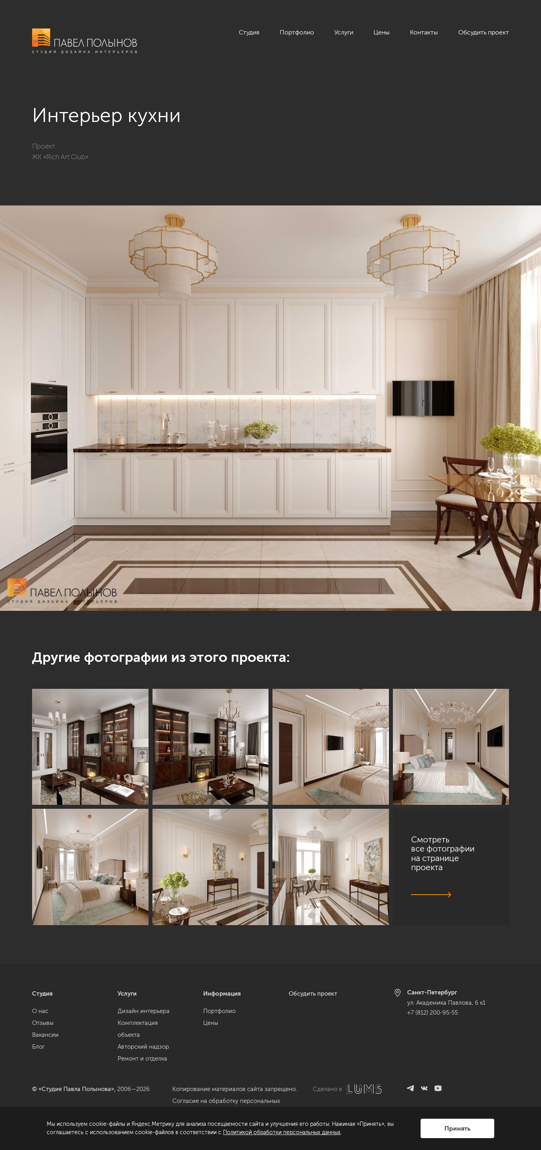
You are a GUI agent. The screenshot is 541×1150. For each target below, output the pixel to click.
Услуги (343, 32)
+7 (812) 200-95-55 (432, 1012)
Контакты (424, 32)
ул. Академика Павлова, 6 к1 (446, 1002)
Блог (38, 1046)
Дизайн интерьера (144, 1011)
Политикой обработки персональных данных (282, 1132)
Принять (457, 1128)
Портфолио (297, 32)
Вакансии (45, 1034)
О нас (40, 1011)
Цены (381, 32)
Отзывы (42, 1022)
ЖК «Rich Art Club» (60, 157)
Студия (249, 32)
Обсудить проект (483, 32)
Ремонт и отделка (142, 1058)
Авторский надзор (143, 1046)
